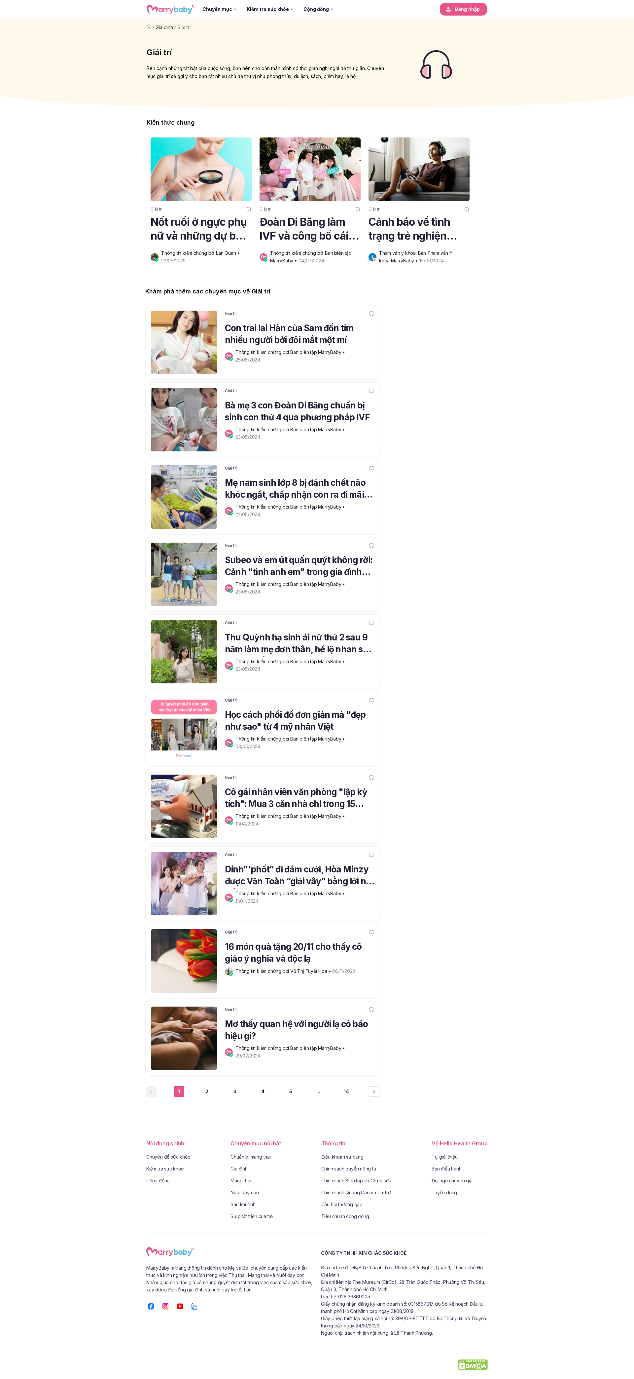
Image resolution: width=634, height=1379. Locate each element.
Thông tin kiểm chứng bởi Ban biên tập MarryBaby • (290, 352)
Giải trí (184, 27)
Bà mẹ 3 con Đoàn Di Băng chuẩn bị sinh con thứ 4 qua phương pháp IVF (297, 411)
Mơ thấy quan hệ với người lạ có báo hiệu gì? (296, 1030)
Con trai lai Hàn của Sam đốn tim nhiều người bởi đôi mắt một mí (289, 334)
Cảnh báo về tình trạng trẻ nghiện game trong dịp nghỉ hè (417, 229)
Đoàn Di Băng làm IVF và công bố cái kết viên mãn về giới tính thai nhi (308, 229)
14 (346, 1091)
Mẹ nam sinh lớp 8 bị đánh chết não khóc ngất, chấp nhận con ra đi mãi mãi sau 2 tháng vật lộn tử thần (295, 490)
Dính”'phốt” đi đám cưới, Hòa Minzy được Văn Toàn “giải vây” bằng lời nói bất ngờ (299, 876)
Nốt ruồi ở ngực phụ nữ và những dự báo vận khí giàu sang (199, 229)
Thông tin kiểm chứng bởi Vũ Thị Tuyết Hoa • (283, 971)
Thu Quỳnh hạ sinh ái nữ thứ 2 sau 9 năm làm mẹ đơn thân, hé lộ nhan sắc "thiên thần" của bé (298, 644)
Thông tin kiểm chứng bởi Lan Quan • (201, 253)
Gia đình (164, 27)
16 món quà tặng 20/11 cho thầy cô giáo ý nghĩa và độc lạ (293, 952)
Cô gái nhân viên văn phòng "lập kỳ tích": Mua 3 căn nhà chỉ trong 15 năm (296, 799)
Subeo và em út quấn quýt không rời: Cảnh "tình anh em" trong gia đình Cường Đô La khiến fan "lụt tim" (298, 567)
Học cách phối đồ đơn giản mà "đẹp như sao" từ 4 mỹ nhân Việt (295, 720)
